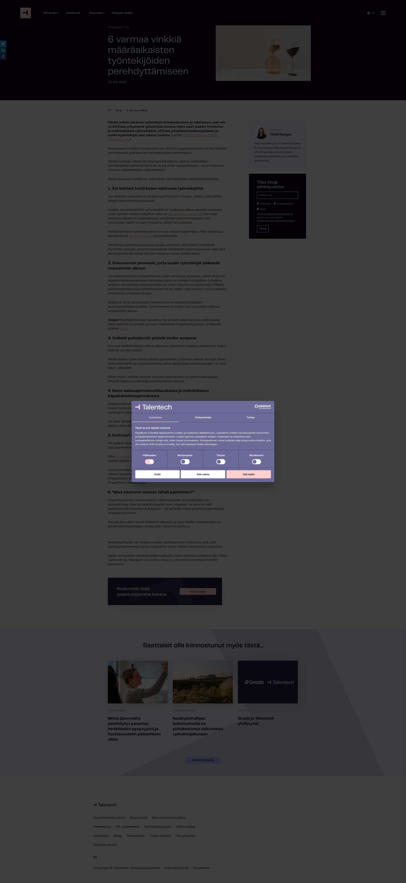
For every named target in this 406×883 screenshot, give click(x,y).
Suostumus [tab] (155, 417)
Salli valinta (203, 474)
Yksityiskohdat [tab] (203, 417)
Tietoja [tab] (250, 417)
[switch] (185, 461)
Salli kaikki (249, 474)
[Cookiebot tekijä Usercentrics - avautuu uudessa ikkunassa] (257, 407)
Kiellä (157, 474)
